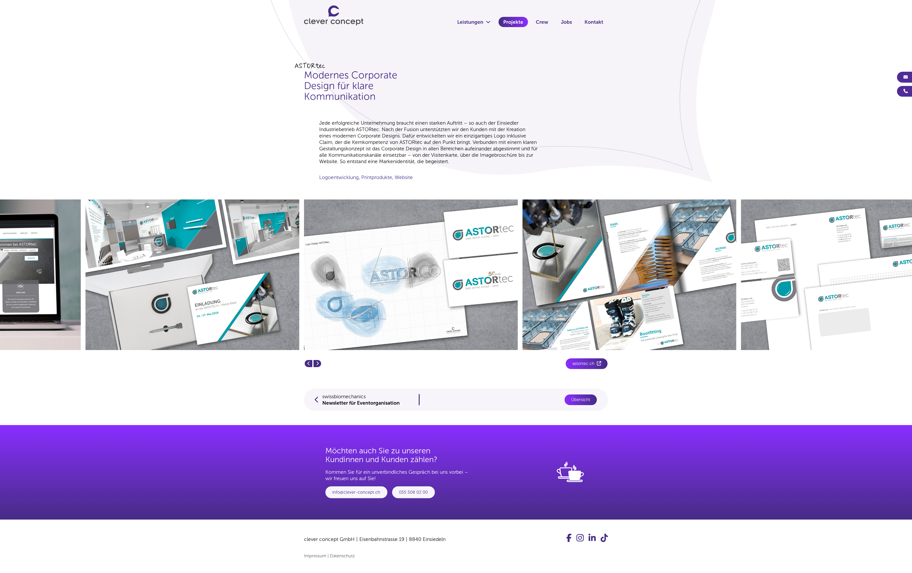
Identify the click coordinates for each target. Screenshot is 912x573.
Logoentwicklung (339, 177)
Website (404, 177)
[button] (308, 363)
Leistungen (470, 22)
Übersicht (580, 399)
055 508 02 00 (413, 492)
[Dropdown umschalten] (488, 21)
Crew (542, 22)
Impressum (315, 556)
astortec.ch (583, 363)
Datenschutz (342, 556)
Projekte (513, 22)
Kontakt (593, 22)
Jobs (566, 22)
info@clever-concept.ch (356, 492)
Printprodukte (376, 177)
